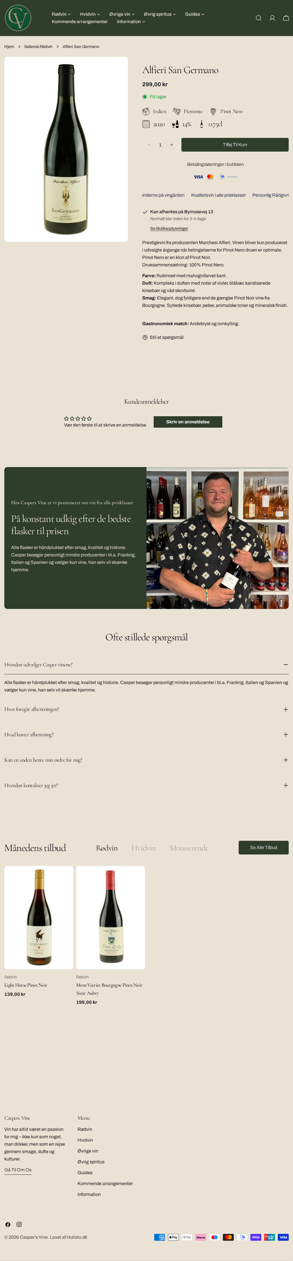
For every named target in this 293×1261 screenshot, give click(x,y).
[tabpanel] (146, 935)
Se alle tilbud (263, 847)
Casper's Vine (34, 1237)
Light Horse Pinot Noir (25, 985)
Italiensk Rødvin (38, 46)
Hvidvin (85, 1140)
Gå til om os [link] (17, 1169)
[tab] (107, 847)
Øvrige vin (88, 1151)
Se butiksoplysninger (169, 228)
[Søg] (258, 18)
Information (89, 1194)
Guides (85, 1172)
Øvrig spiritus (91, 1161)
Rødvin (85, 1129)
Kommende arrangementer (105, 1183)
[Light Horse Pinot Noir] (38, 917)
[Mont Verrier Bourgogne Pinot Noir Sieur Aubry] (110, 917)
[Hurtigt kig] (65, 878)
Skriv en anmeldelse (187, 421)
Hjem (9, 46)
